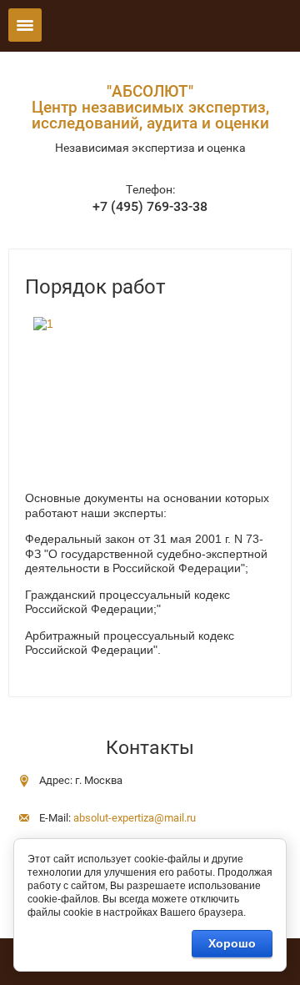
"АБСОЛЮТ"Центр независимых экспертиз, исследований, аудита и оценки (150, 107)
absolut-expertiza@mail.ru (134, 817)
